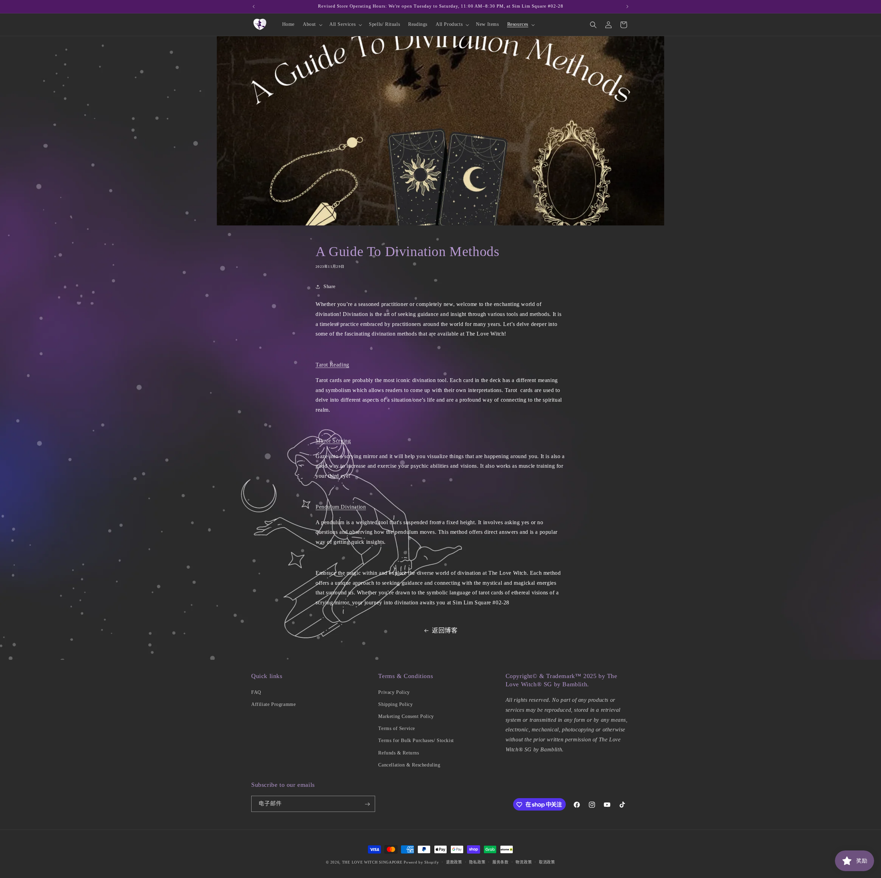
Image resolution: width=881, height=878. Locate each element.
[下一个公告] (627, 6)
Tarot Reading (332, 365)
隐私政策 (477, 862)
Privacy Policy (394, 692)
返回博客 (444, 630)
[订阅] (367, 804)
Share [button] (329, 286)
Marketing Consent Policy (406, 716)
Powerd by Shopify (421, 862)
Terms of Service (396, 728)
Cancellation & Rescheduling (409, 764)
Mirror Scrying (333, 441)
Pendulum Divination (341, 507)
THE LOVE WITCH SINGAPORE (372, 862)
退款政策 (454, 862)
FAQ (256, 692)
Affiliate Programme (273, 704)
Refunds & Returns (398, 752)
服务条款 (500, 862)
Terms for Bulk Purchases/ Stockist (416, 740)
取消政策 (547, 862)
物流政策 (524, 862)
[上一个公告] (253, 6)
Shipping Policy (395, 704)
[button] (312, 24)
